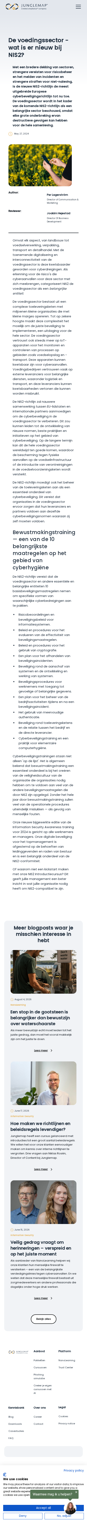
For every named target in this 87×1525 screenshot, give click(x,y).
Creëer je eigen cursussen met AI (43, 1389)
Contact (38, 1424)
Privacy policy (74, 1471)
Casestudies (16, 1431)
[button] (77, 7)
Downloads (15, 1424)
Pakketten (39, 1360)
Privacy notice (66, 1423)
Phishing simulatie (39, 1376)
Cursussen (40, 1367)
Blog (11, 1416)
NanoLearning (66, 1360)
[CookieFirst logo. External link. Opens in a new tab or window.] (4, 1475)
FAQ (10, 1438)
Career (38, 1416)
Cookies (63, 1416)
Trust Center (65, 1367)
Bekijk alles (43, 1319)
